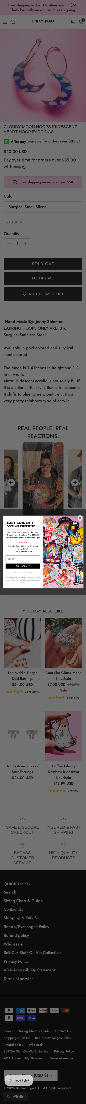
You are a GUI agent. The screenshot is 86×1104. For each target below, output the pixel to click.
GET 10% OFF (23, 565)
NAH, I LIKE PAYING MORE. (23, 572)
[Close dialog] (80, 518)
